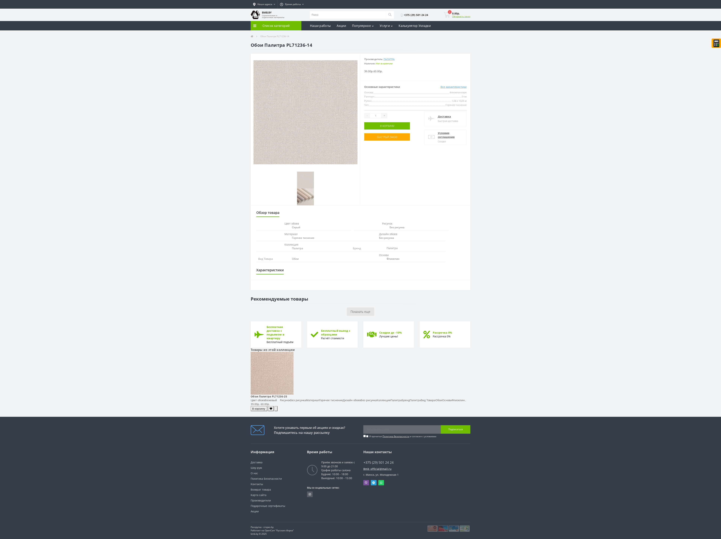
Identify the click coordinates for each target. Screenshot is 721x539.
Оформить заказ (461, 16)
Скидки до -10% (390, 332)
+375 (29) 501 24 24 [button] (379, 462)
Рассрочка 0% (442, 332)
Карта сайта (258, 495)
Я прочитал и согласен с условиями (402, 436)
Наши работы (320, 26)
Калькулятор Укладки (415, 26)
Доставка (444, 116)
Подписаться (455, 429)
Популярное (361, 26)
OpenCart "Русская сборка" (279, 530)
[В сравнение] (276, 408)
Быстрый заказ (387, 137)
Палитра (389, 59)
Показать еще (360, 312)
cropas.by (268, 527)
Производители (261, 500)
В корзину (387, 126)
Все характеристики (453, 87)
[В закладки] (271, 408)
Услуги (385, 26)
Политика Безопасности (395, 436)
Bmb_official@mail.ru (377, 469)
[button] (264, 4)
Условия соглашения (446, 135)
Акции (341, 26)
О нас (254, 473)
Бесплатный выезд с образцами (335, 332)
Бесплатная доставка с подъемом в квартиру (275, 332)
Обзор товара (267, 212)
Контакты (257, 484)
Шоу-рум (256, 468)
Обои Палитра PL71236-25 (269, 396)
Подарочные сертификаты (268, 506)
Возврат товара (261, 489)
